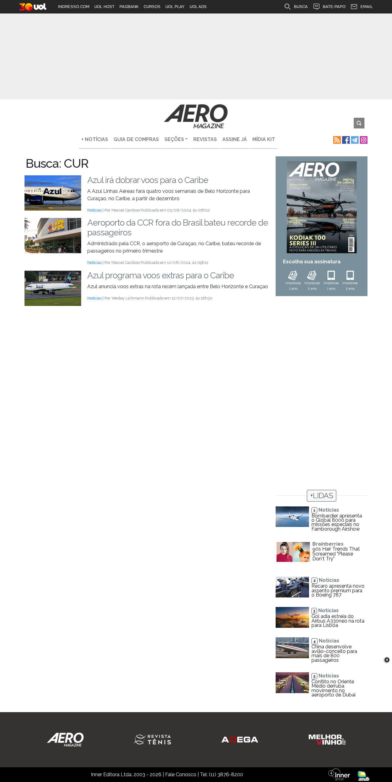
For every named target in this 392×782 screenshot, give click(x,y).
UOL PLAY (175, 6)
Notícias (94, 210)
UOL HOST (104, 6)
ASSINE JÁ (234, 139)
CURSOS (152, 6)
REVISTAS (205, 139)
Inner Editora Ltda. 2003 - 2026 (126, 774)
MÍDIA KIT (263, 139)
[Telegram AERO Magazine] (354, 139)
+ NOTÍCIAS (94, 139)
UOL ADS (198, 6)
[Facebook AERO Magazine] (345, 139)
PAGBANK (129, 6)
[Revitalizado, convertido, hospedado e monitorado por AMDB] (363, 775)
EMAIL (366, 6)
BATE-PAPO (334, 6)
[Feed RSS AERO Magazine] (336, 139)
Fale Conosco (180, 774)
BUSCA (301, 6)
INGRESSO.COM (73, 6)
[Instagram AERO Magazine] (363, 139)
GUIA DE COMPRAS (136, 139)
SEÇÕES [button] (174, 139)
